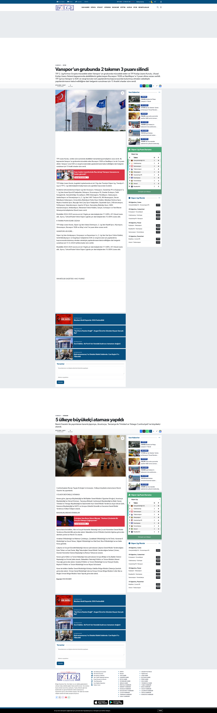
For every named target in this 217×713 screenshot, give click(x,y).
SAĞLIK (129, 7)
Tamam (160, 710)
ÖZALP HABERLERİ (146, 688)
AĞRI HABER (144, 675)
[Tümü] (159, 92)
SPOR (135, 7)
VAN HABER (85, 7)
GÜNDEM (107, 7)
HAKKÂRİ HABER (124, 677)
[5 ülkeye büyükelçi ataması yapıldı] (90, 456)
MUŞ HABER (144, 681)
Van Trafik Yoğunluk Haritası (101, 677)
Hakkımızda (144, 673)
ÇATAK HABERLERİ (125, 692)
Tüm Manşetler (98, 681)
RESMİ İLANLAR (144, 7)
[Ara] (157, 7)
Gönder (60, 382)
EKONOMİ (115, 7)
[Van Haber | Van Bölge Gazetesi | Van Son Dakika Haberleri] (64, 7)
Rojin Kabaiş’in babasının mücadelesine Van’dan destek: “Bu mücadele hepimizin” (150, 126)
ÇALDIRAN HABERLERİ (147, 690)
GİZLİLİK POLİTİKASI (146, 671)
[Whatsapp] (69, 697)
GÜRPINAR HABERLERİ (126, 694)
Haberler (58, 65)
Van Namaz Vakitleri (99, 675)
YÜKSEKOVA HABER (146, 683)
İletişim (122, 673)
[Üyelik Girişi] (160, 2)
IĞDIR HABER (144, 679)
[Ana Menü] (161, 7)
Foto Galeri (61, 1)
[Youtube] (66, 697)
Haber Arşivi (97, 685)
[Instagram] (62, 697)
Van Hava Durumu (98, 673)
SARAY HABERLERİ (125, 696)
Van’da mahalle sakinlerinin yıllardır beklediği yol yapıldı (150, 143)
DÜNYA (93, 7)
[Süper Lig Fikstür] (159, 198)
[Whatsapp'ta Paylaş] (147, 85)
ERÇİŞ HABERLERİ (145, 687)
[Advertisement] (108, 24)
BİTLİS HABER (123, 679)
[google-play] (116, 702)
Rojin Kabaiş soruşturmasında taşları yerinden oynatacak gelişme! (150, 134)
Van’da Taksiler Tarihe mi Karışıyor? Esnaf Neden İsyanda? (150, 109)
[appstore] (101, 702)
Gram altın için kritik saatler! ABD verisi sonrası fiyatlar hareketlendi (149, 117)
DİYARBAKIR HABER (125, 681)
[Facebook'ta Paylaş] (141, 85)
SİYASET (100, 7)
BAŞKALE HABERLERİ (125, 688)
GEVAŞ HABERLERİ (146, 692)
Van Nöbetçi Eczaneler (100, 671)
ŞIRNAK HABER (124, 683)
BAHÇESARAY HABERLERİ (127, 690)
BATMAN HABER (145, 677)
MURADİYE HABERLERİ (147, 694)
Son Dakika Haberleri (99, 683)
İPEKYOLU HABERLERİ (125, 685)
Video (71, 1)
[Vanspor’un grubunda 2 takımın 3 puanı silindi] (90, 110)
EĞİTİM (122, 7)
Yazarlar (79, 1)
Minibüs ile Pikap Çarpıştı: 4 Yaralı (148, 100)
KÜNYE (86, 1)
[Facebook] (56, 697)
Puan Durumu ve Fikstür (100, 679)
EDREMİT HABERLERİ (125, 687)
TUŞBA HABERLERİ (146, 685)
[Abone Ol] (160, 86)
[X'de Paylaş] (144, 85)
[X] (59, 697)
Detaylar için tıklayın (144, 191)
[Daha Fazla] (150, 85)
